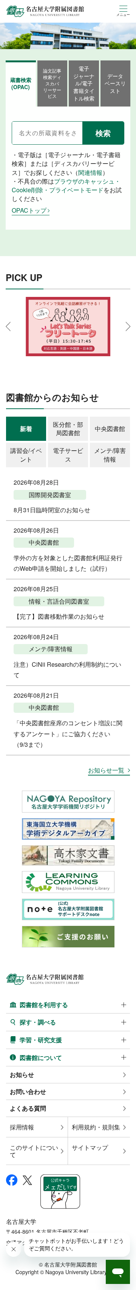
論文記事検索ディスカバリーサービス (52, 83)
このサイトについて (34, 1151)
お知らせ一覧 (106, 770)
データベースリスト (115, 83)
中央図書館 (110, 429)
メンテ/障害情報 (110, 454)
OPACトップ (29, 210)
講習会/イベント (26, 454)
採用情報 (22, 1127)
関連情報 (90, 172)
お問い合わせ (28, 1091)
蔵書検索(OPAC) (20, 83)
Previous (8, 326)
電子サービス (68, 454)
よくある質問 (28, 1108)
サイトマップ (90, 1147)
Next (127, 326)
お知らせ (22, 1074)
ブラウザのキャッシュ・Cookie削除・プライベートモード (66, 185)
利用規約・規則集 (96, 1127)
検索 (103, 132)
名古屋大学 (21, 1221)
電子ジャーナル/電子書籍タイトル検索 (83, 83)
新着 (26, 429)
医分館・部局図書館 (68, 428)
